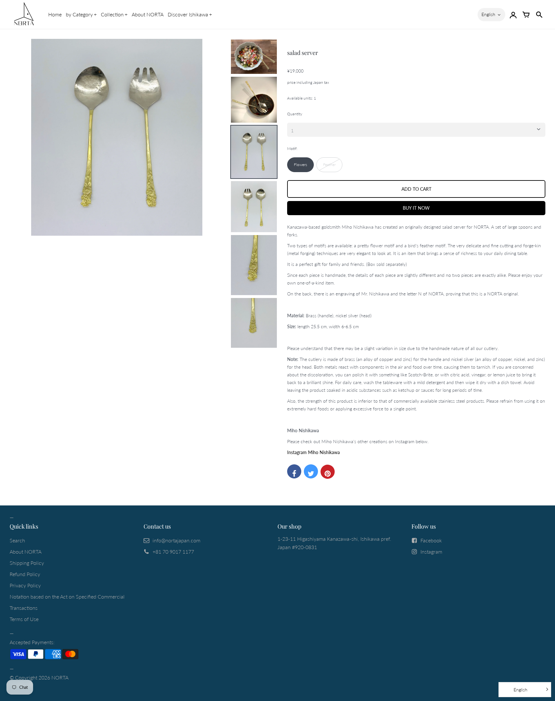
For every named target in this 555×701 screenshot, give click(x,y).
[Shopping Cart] (526, 14)
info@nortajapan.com (176, 540)
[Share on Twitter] (311, 471)
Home (55, 14)
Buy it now (416, 208)
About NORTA (147, 14)
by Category (79, 14)
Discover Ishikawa (188, 14)
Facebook (431, 540)
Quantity (294, 113)
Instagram (431, 551)
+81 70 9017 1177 (173, 551)
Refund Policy (25, 574)
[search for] (539, 14)
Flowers (300, 164)
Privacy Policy (25, 585)
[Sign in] (513, 14)
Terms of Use (24, 619)
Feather (329, 164)
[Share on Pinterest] (328, 472)
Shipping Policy (27, 563)
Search (17, 540)
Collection (112, 14)
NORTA (59, 677)
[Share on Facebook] (294, 471)
